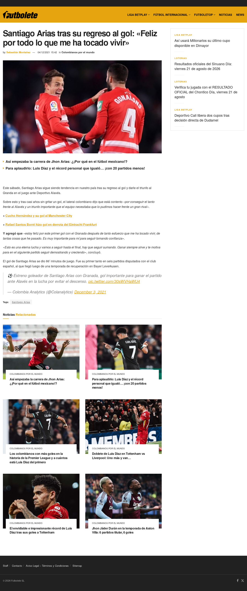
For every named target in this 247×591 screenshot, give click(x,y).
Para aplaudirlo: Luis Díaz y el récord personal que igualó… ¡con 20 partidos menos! (75, 168)
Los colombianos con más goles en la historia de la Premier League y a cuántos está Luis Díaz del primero (39, 457)
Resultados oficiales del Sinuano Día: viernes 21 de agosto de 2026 (203, 66)
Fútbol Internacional (170, 15)
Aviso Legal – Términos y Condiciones (47, 565)
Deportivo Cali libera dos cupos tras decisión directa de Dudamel (201, 117)
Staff (5, 565)
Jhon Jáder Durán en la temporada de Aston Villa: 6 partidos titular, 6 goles (123, 530)
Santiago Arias (21, 302)
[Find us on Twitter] (242, 580)
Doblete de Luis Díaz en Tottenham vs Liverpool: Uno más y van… (118, 455)
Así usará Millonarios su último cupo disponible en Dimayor (202, 43)
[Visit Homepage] (20, 15)
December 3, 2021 (90, 292)
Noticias (225, 15)
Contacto (17, 565)
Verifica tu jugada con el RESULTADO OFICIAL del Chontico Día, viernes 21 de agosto (205, 91)
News (240, 15)
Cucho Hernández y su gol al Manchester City (38, 215)
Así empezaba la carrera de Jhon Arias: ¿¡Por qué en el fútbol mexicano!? (66, 161)
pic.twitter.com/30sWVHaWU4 (114, 281)
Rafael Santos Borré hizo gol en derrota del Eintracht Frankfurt (51, 224)
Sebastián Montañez (18, 52)
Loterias (180, 58)
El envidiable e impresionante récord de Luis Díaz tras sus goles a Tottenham (41, 530)
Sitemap (77, 565)
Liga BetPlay (183, 34)
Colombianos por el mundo (78, 52)
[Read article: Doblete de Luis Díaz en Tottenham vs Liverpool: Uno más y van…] (123, 426)
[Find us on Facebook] (238, 580)
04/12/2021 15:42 (47, 52)
